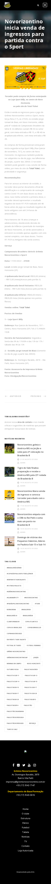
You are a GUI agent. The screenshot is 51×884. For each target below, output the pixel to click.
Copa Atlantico (31, 622)
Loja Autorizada (25, 850)
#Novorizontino (31, 598)
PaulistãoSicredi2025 (15, 723)
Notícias (26, 836)
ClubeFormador (13, 622)
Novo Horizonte (33, 663)
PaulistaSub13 (30, 699)
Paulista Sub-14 (13, 681)
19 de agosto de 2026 (29, 482)
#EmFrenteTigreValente (16, 580)
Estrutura (25, 818)
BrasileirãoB (28, 616)
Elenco (25, 822)
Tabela (25, 832)
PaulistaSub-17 (13, 693)
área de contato (25, 422)
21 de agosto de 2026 (29, 459)
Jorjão (36, 657)
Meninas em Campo (14, 663)
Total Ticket (34, 168)
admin (22, 463)
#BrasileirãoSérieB (14, 568)
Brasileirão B (12, 616)
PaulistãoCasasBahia (15, 711)
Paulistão (28, 705)
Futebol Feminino (34, 645)
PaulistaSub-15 (13, 687)
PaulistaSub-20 (13, 699)
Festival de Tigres (14, 645)
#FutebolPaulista (14, 586)
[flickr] (19, 765)
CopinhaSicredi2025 (14, 633)
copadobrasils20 (34, 627)
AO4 (32, 872)
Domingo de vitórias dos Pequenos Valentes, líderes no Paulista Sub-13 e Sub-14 (31, 541)
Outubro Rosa (12, 669)
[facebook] (15, 765)
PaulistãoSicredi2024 (15, 717)
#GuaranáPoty (13, 598)
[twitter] (25, 765)
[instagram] (36, 765)
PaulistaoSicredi (31, 669)
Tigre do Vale (12, 729)
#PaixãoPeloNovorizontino (18, 604)
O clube (25, 813)
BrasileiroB (26, 609)
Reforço (32, 723)
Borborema (11, 609)
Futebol (25, 827)
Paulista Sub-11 (13, 675)
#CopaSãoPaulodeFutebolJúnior (20, 574)
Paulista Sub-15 (31, 681)
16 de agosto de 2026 (29, 529)
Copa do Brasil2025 (14, 627)
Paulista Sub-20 (30, 693)
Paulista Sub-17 (30, 687)
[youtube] (30, 765)
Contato (26, 846)
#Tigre (37, 604)
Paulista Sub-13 (31, 675)
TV (25, 841)
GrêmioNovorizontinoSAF (17, 657)
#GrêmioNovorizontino (16, 592)
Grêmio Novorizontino (16, 651)
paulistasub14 (12, 705)
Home (26, 809)
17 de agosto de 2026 (29, 506)
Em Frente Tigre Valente (16, 639)
